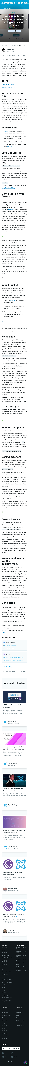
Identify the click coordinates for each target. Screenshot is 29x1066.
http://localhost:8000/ (8, 188)
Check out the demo (8, 84)
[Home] (2, 45)
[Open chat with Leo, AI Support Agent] (25, 1062)
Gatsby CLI (10, 146)
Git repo (12, 300)
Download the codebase (9, 87)
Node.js (6, 131)
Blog (6, 45)
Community (13, 45)
